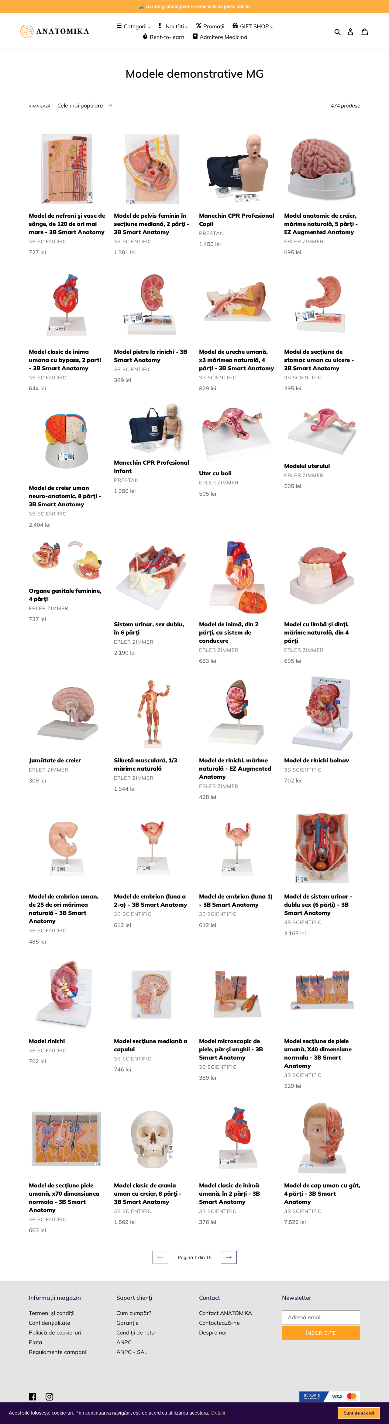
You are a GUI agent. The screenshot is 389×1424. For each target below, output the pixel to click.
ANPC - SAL (131, 1351)
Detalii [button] (218, 1412)
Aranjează (39, 106)
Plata (35, 1342)
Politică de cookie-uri (55, 1332)
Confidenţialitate (49, 1322)
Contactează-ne (219, 1322)
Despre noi (212, 1332)
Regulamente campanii (58, 1351)
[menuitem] (133, 26)
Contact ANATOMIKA (225, 1313)
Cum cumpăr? (133, 1313)
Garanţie (127, 1322)
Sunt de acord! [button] (359, 1413)
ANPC (124, 1342)
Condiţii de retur (136, 1332)
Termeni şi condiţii (51, 1313)
